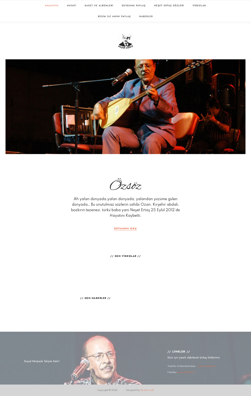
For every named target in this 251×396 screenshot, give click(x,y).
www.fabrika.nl (186, 372)
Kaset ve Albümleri (99, 5)
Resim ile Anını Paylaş (114, 16)
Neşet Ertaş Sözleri (169, 5)
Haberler (146, 16)
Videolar (199, 5)
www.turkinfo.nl (206, 366)
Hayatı (71, 5)
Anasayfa (52, 5)
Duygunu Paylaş (134, 5)
